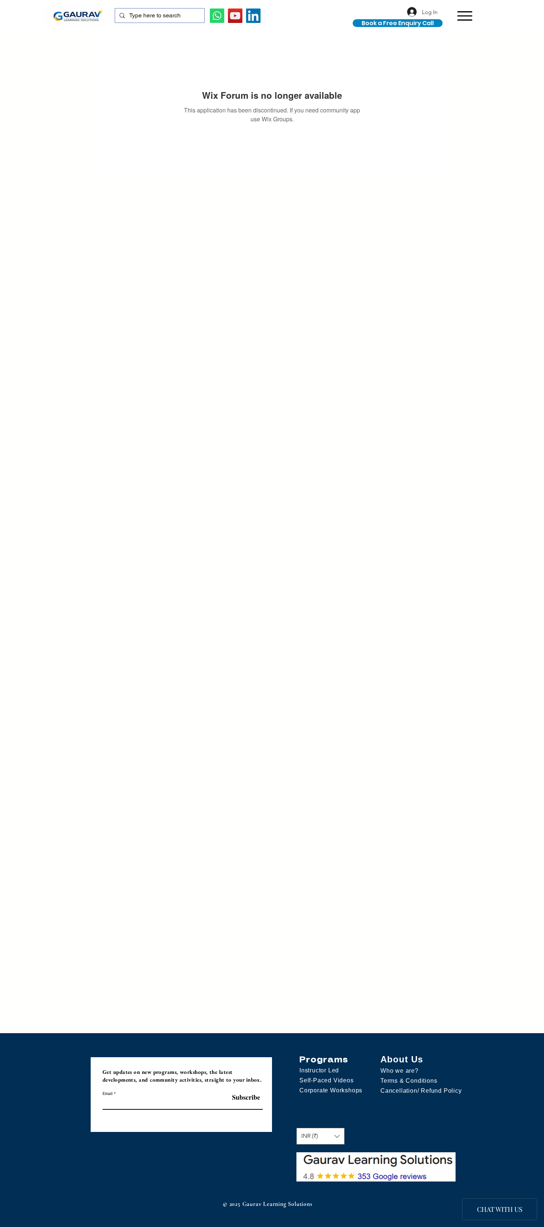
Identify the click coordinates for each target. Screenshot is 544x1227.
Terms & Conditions (408, 1081)
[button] (515, 21)
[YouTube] (235, 16)
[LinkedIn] (253, 16)
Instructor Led (319, 1070)
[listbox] (320, 1136)
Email (108, 1093)
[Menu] (464, 15)
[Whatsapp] (217, 16)
